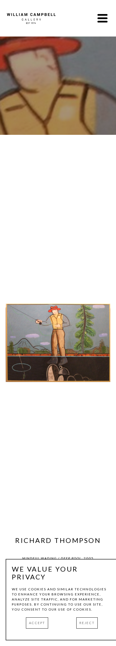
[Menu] (102, 18)
